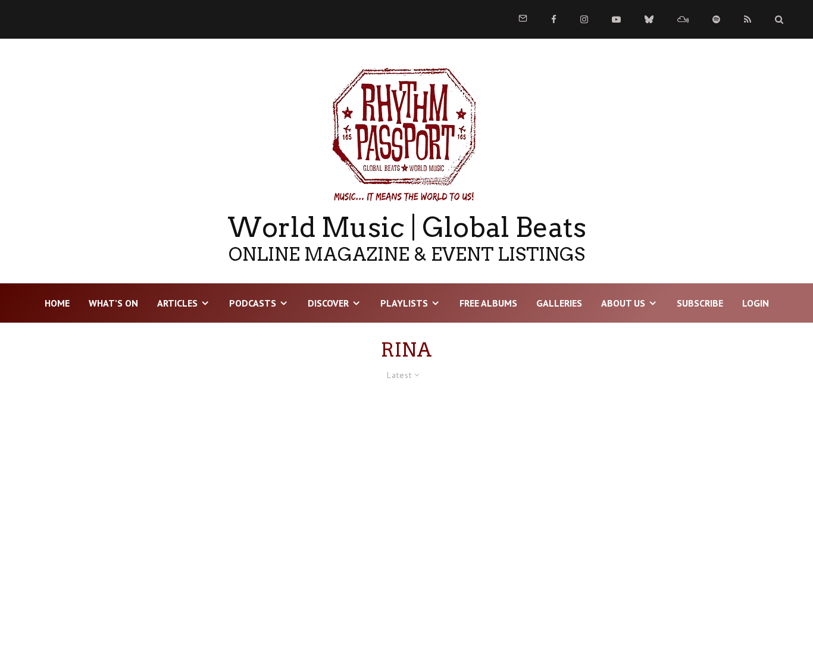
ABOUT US (623, 303)
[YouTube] (616, 19)
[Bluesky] (649, 19)
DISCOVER (328, 303)
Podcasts (252, 303)
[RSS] (747, 19)
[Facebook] (553, 19)
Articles (177, 303)
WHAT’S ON (113, 303)
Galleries (559, 303)
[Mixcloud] (683, 19)
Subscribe (700, 303)
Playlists (404, 303)
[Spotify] (716, 19)
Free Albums (488, 303)
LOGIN (755, 303)
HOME (57, 303)
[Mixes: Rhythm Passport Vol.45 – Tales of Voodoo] (147, 513)
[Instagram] (584, 19)
